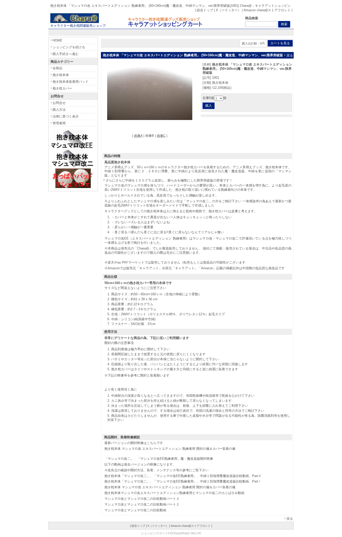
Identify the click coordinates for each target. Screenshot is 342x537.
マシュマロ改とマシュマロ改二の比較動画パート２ (141, 504)
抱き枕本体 (61, 75)
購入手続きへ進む (66, 54)
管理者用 (59, 123)
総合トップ (205, 10)
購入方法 (59, 110)
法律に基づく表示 (66, 116)
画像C (161, 136)
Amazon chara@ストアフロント (267, 10)
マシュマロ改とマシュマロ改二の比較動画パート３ (141, 498)
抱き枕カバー (62, 88)
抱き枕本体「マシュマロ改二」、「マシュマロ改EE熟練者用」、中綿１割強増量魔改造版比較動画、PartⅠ (182, 481)
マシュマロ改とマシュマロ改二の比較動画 (135, 510)
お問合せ (59, 103)
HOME (57, 40)
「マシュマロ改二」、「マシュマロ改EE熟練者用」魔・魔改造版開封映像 (158, 458)
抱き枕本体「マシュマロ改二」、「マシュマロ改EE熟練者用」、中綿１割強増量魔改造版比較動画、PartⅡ (182, 476)
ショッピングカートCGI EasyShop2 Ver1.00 (171, 533)
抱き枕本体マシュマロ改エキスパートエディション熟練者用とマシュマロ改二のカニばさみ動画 (174, 493)
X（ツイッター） (228, 10)
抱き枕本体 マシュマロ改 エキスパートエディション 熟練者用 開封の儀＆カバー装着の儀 (169, 448)
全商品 (57, 68)
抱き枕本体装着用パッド (70, 82)
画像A (138, 136)
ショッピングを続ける (69, 47)
